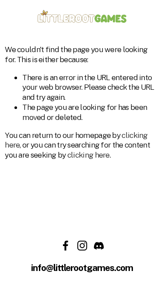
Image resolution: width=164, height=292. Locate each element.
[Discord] (99, 245)
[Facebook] (65, 245)
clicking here (88, 154)
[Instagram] (82, 245)
